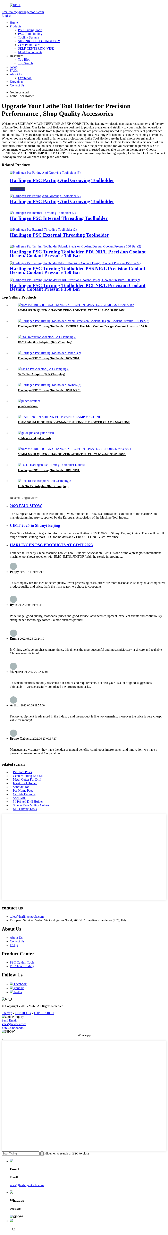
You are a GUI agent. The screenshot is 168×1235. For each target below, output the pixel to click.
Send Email (9, 1020)
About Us (16, 74)
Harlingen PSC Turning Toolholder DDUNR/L (49, 470)
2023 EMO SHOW (26, 506)
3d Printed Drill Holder (28, 801)
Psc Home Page (23, 790)
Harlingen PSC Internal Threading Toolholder (59, 218)
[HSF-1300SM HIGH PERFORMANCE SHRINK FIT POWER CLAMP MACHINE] (59, 417)
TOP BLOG (23, 1013)
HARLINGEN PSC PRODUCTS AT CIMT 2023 (51, 545)
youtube (18, 988)
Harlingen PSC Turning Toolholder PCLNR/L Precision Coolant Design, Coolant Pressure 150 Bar (77, 287)
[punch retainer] (29, 401)
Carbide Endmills (24, 794)
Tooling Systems (29, 37)
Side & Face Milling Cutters (31, 805)
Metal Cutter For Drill (27, 779)
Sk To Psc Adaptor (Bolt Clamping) (41, 374)
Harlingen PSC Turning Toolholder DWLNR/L (49, 390)
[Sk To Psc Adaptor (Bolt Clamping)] (43, 369)
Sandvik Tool (21, 787)
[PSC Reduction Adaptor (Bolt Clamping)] (47, 337)
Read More (17, 189)
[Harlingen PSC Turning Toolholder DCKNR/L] (49, 353)
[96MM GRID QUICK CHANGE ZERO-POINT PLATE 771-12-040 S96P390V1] (74, 449)
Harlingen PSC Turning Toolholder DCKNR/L (49, 358)
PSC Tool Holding (30, 33)
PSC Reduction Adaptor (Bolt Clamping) (45, 342)
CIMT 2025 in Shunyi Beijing (35, 525)
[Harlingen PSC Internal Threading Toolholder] (43, 213)
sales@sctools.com (14, 1024)
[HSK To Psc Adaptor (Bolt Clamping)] (44, 480)
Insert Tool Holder (25, 783)
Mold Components (30, 52)
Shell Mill (19, 798)
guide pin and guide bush (34, 438)
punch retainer (28, 406)
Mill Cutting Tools (25, 809)
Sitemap (7, 1013)
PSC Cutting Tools (30, 30)
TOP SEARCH (44, 1013)
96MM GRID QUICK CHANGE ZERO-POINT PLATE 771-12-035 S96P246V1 (72, 310)
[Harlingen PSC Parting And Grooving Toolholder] (45, 172)
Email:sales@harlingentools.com (23, 12)
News (13, 67)
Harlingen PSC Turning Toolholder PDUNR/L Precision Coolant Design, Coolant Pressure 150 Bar (78, 253)
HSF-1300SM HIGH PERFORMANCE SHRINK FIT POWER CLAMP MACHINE (74, 422)
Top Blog (24, 59)
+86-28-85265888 (13, 1028)
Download (17, 81)
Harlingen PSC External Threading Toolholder (59, 235)
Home (14, 22)
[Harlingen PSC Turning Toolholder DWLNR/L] (49, 385)
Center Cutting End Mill (28, 776)
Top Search (25, 63)
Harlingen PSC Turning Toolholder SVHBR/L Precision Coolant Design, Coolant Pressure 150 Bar (84, 326)
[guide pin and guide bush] (36, 433)
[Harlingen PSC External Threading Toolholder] (43, 229)
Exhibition (25, 78)
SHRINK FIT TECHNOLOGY (39, 41)
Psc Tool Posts (22, 772)
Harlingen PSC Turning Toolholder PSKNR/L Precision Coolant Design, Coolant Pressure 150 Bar (77, 270)
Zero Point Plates (29, 45)
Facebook (20, 984)
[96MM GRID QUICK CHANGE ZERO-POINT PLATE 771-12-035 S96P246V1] (76, 305)
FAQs (14, 70)
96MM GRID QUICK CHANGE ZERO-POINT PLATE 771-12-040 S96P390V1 (72, 454)
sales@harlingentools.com (27, 916)
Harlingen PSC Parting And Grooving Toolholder (62, 180)
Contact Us (17, 85)
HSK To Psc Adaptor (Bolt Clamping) (43, 486)
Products (15, 26)
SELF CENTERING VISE (36, 48)
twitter (17, 992)
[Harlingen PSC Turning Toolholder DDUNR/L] (52, 465)
